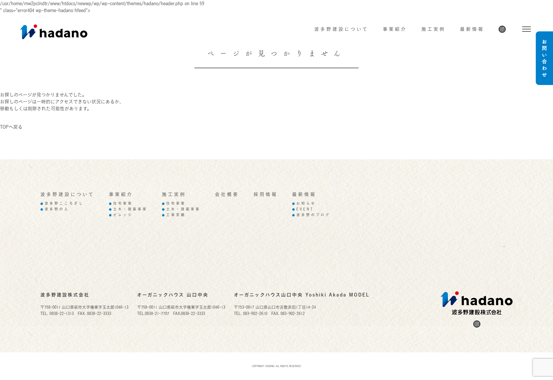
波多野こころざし (62, 203)
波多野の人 (54, 209)
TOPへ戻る (11, 127)
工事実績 (174, 215)
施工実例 (433, 29)
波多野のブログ (311, 215)
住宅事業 (121, 203)
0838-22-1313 (62, 313)
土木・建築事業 (128, 209)
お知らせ (304, 203)
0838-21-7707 (157, 313)
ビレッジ (121, 215)
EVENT (303, 209)
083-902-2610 (255, 313)
